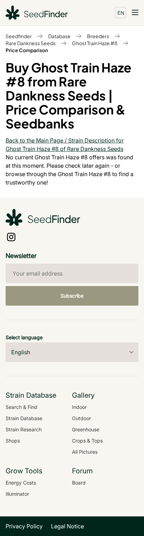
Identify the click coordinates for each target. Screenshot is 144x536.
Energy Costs (21, 483)
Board (79, 483)
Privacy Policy (24, 526)
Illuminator (17, 494)
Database (59, 36)
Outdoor (81, 418)
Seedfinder (19, 36)
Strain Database (24, 418)
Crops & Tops (87, 441)
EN (120, 12)
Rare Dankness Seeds (31, 43)
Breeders (98, 36)
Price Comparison (27, 50)
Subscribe (72, 296)
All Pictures (85, 452)
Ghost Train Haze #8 (94, 43)
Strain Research (24, 429)
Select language (24, 337)
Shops (13, 441)
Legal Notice (67, 526)
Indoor (79, 407)
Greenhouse (85, 429)
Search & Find (21, 407)
